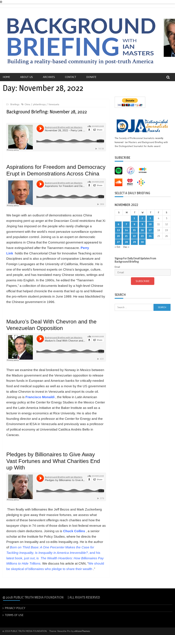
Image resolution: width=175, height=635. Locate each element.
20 (118, 236)
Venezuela (54, 104)
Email (117, 266)
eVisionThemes (82, 631)
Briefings (14, 104)
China (27, 104)
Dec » (126, 246)
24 (150, 236)
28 (126, 241)
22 (134, 236)
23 (142, 236)
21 (126, 236)
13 (118, 230)
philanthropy (39, 104)
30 (142, 241)
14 (126, 230)
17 (150, 230)
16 (142, 230)
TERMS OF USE (14, 615)
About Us (26, 77)
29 (134, 241)
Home (6, 77)
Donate (91, 77)
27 (118, 241)
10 (150, 224)
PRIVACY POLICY (15, 608)
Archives (49, 77)
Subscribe (143, 281)
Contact (70, 77)
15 (134, 230)
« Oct (117, 246)
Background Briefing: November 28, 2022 (46, 112)
